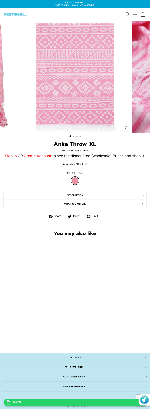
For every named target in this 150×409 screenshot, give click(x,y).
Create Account (37, 156)
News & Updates (74, 386)
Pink (75, 181)
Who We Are (74, 367)
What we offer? (75, 204)
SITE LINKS (74, 357)
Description (75, 195)
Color (75, 173)
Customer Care (74, 376)
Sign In (11, 156)
